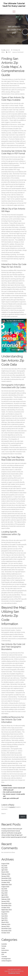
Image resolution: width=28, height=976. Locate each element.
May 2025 (4, 893)
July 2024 (4, 914)
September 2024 (6, 909)
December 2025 (6, 878)
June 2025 (4, 891)
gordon (7, 50)
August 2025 (5, 886)
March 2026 (5, 872)
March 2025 (5, 897)
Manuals (4, 952)
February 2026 (5, 874)
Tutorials (4, 956)
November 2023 (6, 930)
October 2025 (5, 882)
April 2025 (4, 895)
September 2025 (6, 884)
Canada (3, 946)
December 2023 (6, 928)
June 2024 (4, 916)
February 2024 (5, 924)
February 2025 (5, 899)
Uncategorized (5, 958)
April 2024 (4, 920)
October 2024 (5, 907)
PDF (9, 52)
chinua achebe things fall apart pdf (11, 835)
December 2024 (6, 903)
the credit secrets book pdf (12, 792)
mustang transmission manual (10, 831)
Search (3, 813)
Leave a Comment (17, 52)
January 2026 (5, 876)
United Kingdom (6, 960)
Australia (4, 944)
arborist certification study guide (11, 833)
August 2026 (5, 863)
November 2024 (6, 905)
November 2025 (6, 880)
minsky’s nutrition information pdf (11, 828)
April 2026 (4, 870)
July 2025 (4, 888)
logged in (12, 807)
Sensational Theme (14, 973)
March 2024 (5, 922)
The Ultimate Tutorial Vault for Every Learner (14, 4)
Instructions (5, 950)
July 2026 (4, 865)
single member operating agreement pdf (13, 837)
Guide (3, 948)
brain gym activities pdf (11, 798)
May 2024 (4, 918)
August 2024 (5, 912)
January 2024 (5, 926)
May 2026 (4, 868)
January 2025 (5, 901)
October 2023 (5, 932)
